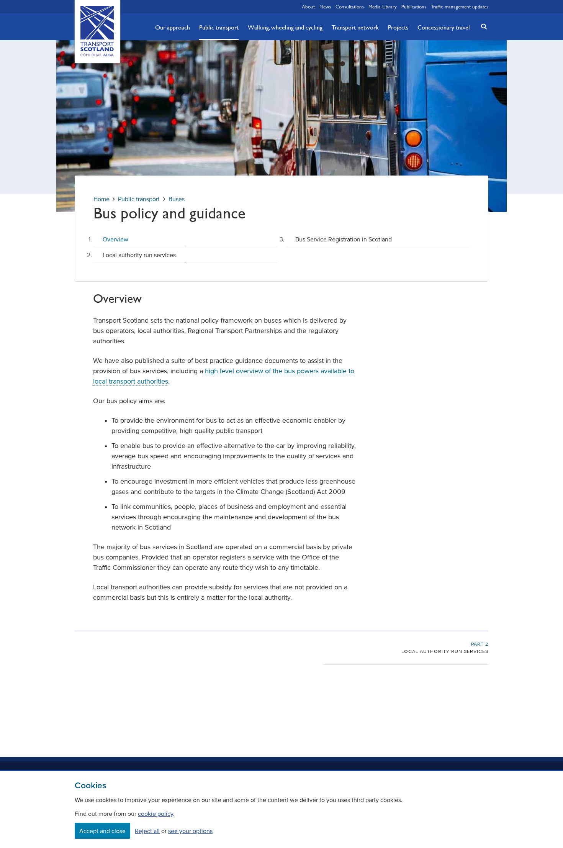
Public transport (219, 27)
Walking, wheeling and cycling (285, 27)
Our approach (172, 27)
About (308, 6)
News (325, 6)
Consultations (350, 6)
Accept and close (102, 830)
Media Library (382, 6)
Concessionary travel (443, 27)
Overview (115, 239)
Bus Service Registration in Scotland (343, 239)
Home (101, 198)
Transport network (355, 27)
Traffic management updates (459, 6)
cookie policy (155, 813)
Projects (398, 27)
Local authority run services (139, 254)
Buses (177, 198)
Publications (413, 6)
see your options (190, 830)
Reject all (147, 830)
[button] (481, 26)
